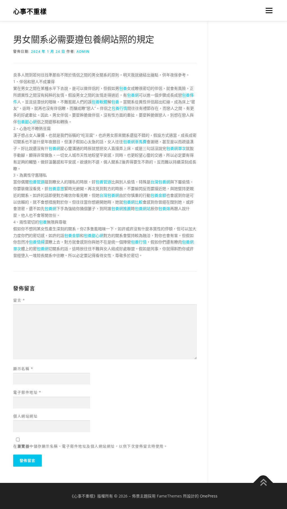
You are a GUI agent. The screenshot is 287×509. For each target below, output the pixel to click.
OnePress (208, 496)
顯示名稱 (23, 368)
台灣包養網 (160, 181)
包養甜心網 (27, 121)
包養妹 (164, 208)
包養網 (133, 95)
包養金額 (158, 195)
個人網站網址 (25, 416)
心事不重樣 (30, 11)
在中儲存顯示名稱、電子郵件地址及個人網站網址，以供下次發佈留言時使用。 (90, 446)
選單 (268, 10)
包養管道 (37, 181)
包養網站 (143, 208)
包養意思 (56, 188)
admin (83, 51)
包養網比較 (133, 202)
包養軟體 (99, 101)
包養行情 (119, 108)
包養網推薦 (121, 208)
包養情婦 (37, 242)
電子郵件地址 (27, 392)
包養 (123, 88)
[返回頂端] (263, 483)
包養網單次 (176, 148)
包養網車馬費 (135, 141)
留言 (19, 300)
